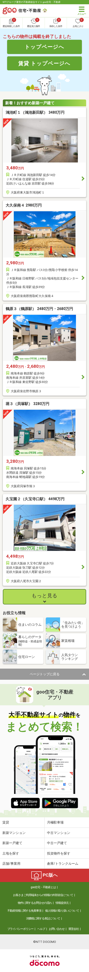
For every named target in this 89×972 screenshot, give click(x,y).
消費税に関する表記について (43, 918)
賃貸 (5, 822)
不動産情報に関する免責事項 (24, 910)
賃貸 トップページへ (44, 63)
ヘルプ (41, 929)
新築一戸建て (12, 843)
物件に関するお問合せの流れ (35, 902)
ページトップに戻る (45, 674)
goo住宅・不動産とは (43, 887)
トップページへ (44, 47)
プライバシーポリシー (20, 929)
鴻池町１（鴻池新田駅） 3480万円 (35, 112)
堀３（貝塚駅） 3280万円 (27, 403)
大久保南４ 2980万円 (24, 205)
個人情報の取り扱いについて (62, 910)
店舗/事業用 (11, 863)
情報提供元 (62, 902)
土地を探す (10, 853)
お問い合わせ (57, 929)
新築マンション (14, 833)
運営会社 (73, 929)
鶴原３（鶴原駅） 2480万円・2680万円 (39, 308)
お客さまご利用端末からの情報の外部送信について (43, 895)
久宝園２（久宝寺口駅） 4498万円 (35, 499)
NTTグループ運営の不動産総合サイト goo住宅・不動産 (32, 2)
